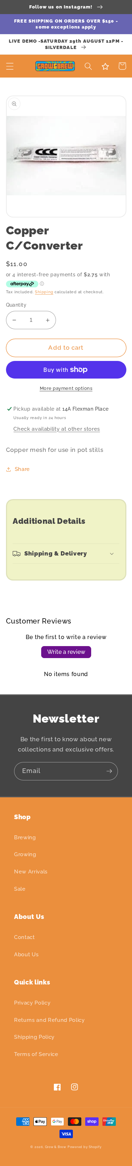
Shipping (44, 292)
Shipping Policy (34, 1037)
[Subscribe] (109, 771)
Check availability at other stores (56, 429)
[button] (9, 65)
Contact (24, 937)
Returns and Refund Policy (49, 1020)
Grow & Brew (55, 1147)
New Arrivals (31, 872)
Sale (20, 889)
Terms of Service (36, 1054)
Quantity (16, 305)
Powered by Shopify (85, 1147)
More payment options (66, 388)
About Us (26, 954)
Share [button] (22, 469)
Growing (25, 854)
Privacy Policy (32, 1003)
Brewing (25, 837)
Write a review (66, 652)
